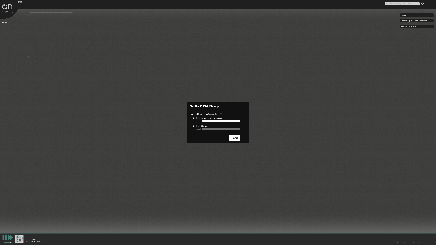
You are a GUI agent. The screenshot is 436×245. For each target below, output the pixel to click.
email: (198, 129)
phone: (198, 121)
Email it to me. (201, 126)
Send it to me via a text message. (209, 118)
